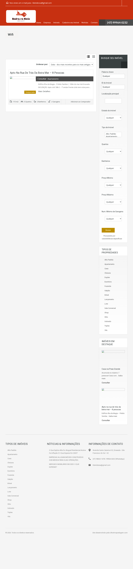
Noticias (85, 22)
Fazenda (108, 286)
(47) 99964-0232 (117, 22)
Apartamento (109, 264)
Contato (94, 22)
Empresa (47, 22)
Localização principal (110, 94)
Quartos (105, 144)
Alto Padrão (109, 260)
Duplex (107, 277)
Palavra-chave (108, 72)
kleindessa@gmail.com (42, 3)
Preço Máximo (108, 195)
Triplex (107, 326)
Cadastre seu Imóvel (70, 22)
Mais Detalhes (44, 91)
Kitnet (107, 295)
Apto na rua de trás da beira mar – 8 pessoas (37, 72)
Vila (106, 330)
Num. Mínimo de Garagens (112, 212)
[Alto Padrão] (113, 134)
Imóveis (56, 22)
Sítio (106, 317)
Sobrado (108, 321)
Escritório (108, 282)
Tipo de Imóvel (108, 127)
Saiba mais (113, 416)
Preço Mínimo (107, 178)
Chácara (108, 273)
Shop (107, 313)
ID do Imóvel (107, 83)
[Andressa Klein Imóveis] (20, 18)
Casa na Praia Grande (111, 369)
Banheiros (106, 161)
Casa (106, 269)
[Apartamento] (113, 136)
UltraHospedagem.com (119, 533)
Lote (106, 304)
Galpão (107, 291)
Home (38, 22)
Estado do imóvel (109, 111)
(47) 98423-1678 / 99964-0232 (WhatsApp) (109, 459)
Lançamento (109, 299)
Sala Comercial (110, 308)
